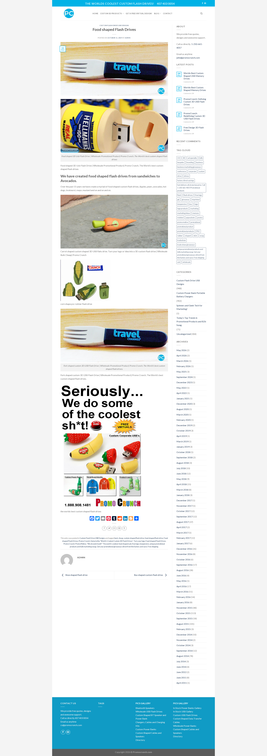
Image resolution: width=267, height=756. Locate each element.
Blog (156, 13)
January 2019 (182, 446)
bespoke (180, 162)
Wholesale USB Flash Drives (149, 711)
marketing (194, 208)
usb (178, 262)
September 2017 (184, 516)
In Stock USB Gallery (183, 711)
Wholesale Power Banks (184, 725)
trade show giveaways (186, 245)
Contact (167, 13)
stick (195, 236)
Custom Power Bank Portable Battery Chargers (190, 295)
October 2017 (183, 511)
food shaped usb (125, 544)
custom (201, 171)
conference (181, 171)
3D (184, 158)
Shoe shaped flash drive (76, 575)
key (190, 204)
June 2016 (181, 575)
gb (178, 199)
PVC (198, 231)
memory (195, 213)
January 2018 (182, 495)
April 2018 (181, 484)
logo (196, 204)
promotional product (185, 227)
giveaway (185, 199)
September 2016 (184, 564)
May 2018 (181, 479)
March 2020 (182, 414)
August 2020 (182, 409)
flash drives (188, 195)
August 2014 (182, 656)
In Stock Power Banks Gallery (187, 708)
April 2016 (181, 586)
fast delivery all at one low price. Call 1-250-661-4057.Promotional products (191, 188)
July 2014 (181, 661)
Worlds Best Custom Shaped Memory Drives (195, 88)
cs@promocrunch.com (71, 725)
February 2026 (183, 366)
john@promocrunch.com (188, 57)
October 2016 (183, 559)
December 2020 (184, 403)
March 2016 (182, 591)
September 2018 (184, 457)
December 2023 (184, 382)
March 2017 (182, 532)
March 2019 (182, 441)
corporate (192, 171)
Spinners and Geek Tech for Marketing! (189, 307)
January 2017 (182, 543)
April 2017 (181, 527)
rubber (180, 236)
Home (95, 13)
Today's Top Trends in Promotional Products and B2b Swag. (191, 321)
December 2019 (184, 425)
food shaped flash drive (154, 538)
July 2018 (181, 468)
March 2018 (182, 489)
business (199, 162)
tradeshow (181, 240)
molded (180, 217)
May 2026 (181, 350)
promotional (195, 222)
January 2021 (182, 398)
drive (179, 176)
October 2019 (183, 430)
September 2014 (184, 650)
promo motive (182, 222)
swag (202, 236)
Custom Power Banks (146, 729)
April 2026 (181, 355)
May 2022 (181, 387)
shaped (188, 236)
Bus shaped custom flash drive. (149, 575)
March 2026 (182, 361)
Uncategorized (183, 334)
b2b (201, 158)
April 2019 (181, 436)
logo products (182, 208)
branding (190, 162)
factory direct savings (185, 180)
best (116, 538)
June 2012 (181, 672)
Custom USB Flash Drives (185, 715)
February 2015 (183, 629)
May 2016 (181, 581)
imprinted (196, 199)
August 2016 (182, 570)
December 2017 (184, 500)
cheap (120, 538)
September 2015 (184, 618)
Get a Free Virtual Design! (139, 13)
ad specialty (192, 158)
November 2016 (184, 554)
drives (186, 176)
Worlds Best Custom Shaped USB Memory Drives (194, 76)
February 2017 (183, 538)
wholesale (187, 262)
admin (128, 38)
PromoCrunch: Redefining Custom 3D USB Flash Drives (194, 116)
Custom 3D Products (111, 13)
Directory (140, 740)
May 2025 (181, 371)
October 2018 (183, 452)
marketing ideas (183, 213)
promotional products (185, 231)
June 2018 (181, 473)
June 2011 (181, 677)
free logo (135, 544)
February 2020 (183, 420)
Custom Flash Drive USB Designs (114, 25)
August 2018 (182, 462)
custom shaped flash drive (134, 538)
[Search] (201, 13)
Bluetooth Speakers (145, 708)
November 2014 (184, 640)
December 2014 (184, 634)
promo (199, 217)
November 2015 (184, 607)
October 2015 (183, 613)
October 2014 (183, 645)
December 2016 (184, 548)
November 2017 (184, 505)
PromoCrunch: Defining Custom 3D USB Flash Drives (195, 102)
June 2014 (181, 666)
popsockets (190, 217)
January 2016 (182, 602)
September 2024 (184, 377)
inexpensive (144, 544)
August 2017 (182, 522)
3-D (178, 158)
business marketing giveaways (189, 167)
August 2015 (182, 624)
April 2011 (181, 682)
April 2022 (181, 393)
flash (179, 195)
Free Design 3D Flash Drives (194, 128)
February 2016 (183, 597)
